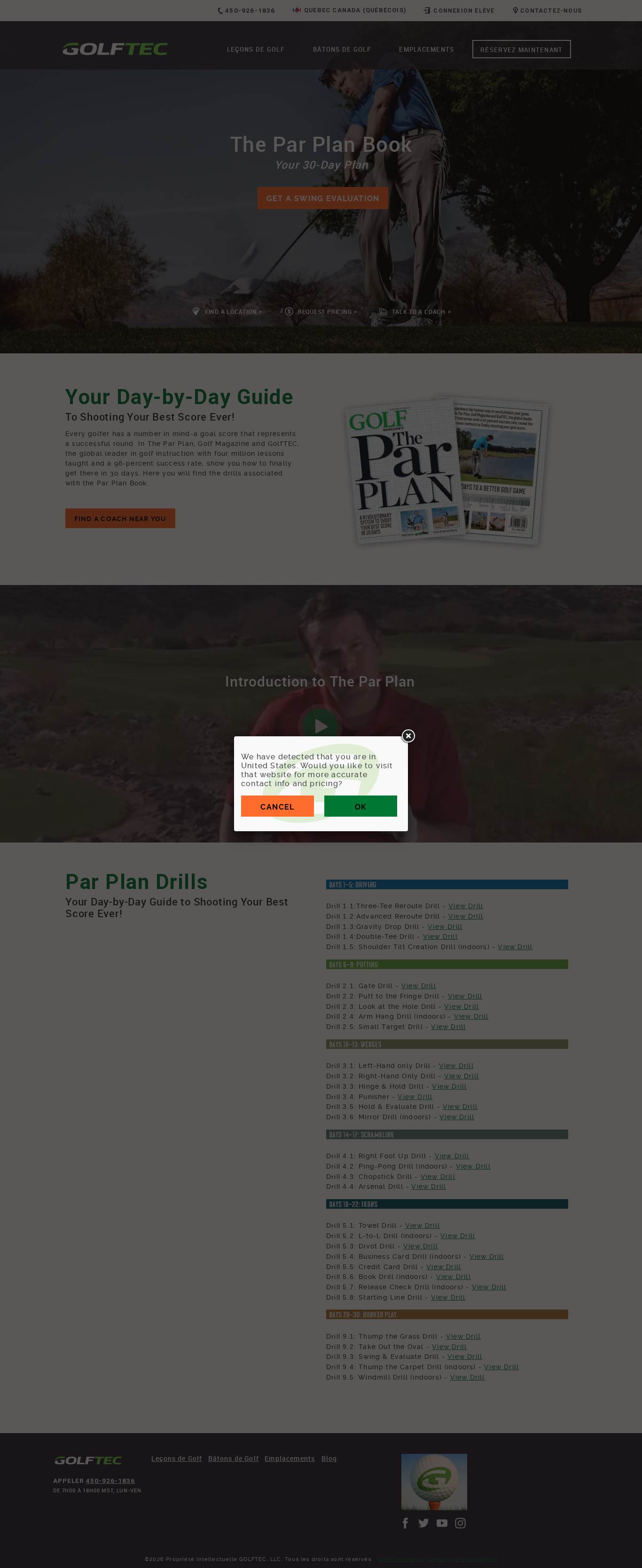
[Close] (407, 736)
